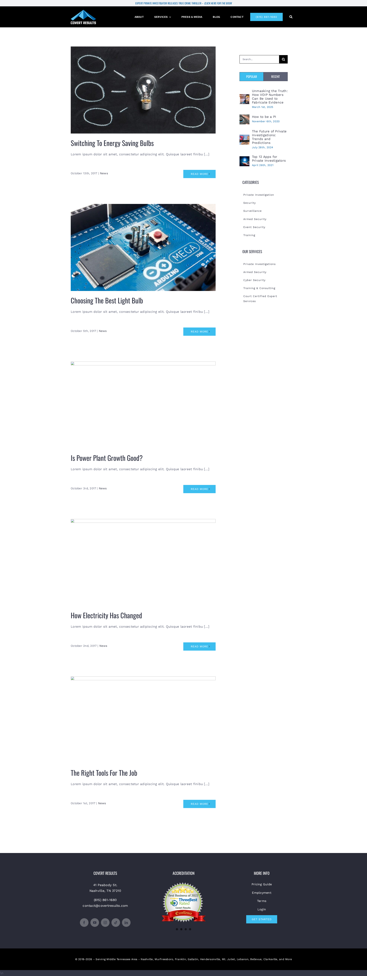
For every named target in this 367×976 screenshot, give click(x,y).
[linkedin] (126, 922)
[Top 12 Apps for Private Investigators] (244, 159)
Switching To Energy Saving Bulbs (143, 87)
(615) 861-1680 (105, 900)
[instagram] (105, 922)
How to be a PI (264, 117)
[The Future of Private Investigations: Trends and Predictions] (244, 137)
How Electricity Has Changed (143, 559)
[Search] (291, 17)
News (104, 173)
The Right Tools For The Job (143, 717)
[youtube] (94, 922)
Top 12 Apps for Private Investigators (269, 158)
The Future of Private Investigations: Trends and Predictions (269, 137)
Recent (275, 76)
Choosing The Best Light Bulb (143, 244)
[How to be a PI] (244, 117)
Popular (251, 76)
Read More (199, 173)
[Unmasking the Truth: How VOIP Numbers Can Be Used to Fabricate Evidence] (244, 97)
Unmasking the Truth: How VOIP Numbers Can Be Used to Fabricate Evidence (270, 96)
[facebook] (84, 922)
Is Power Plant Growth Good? (143, 402)
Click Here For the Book (218, 3)
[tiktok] (115, 922)
